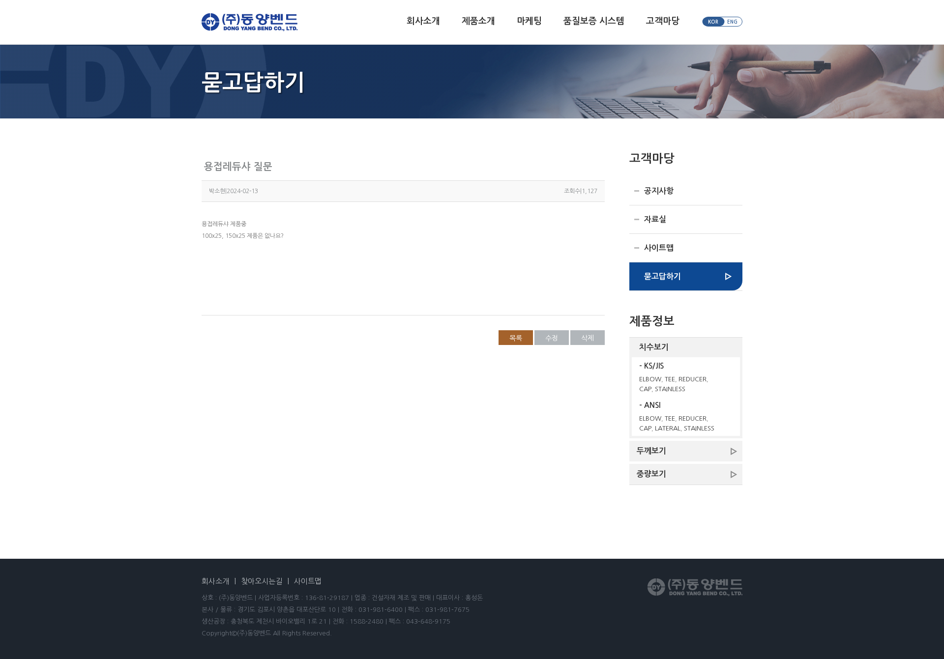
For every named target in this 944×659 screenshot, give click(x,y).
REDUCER (692, 379)
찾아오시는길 (261, 581)
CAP (645, 389)
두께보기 (651, 451)
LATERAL (667, 428)
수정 (551, 338)
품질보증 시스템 (593, 21)
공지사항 (659, 191)
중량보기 (651, 474)
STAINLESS (670, 389)
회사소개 (423, 21)
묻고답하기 (662, 276)
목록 (515, 338)
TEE (670, 379)
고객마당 (662, 21)
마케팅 (529, 21)
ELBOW (650, 379)
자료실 (655, 219)
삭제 (587, 338)
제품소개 (478, 21)
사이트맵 (659, 248)
